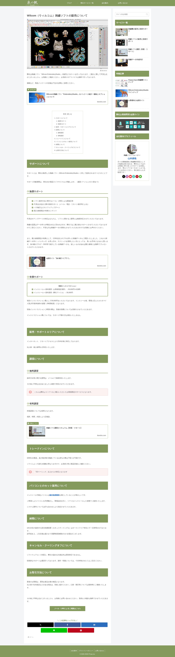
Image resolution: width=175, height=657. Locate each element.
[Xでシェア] (40, 624)
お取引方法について (62, 150)
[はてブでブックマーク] (94, 624)
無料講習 (60, 133)
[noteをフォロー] (133, 176)
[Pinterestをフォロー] (137, 176)
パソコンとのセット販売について (66, 141)
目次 (64, 114)
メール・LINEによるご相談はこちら (67, 608)
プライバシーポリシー (86, 651)
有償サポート (62, 124)
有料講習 (60, 135)
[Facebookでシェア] (67, 624)
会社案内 (74, 651)
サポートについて (61, 118)
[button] (147, 14)
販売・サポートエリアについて (66, 127)
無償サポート (62, 121)
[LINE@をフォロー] (140, 176)
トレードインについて (63, 138)
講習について (60, 130)
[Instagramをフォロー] (127, 176)
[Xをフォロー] (123, 176)
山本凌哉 (132, 158)
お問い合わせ (99, 651)
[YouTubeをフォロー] (130, 176)
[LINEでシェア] (54, 630)
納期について (60, 144)
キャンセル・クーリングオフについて (68, 147)
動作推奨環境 (54, 495)
